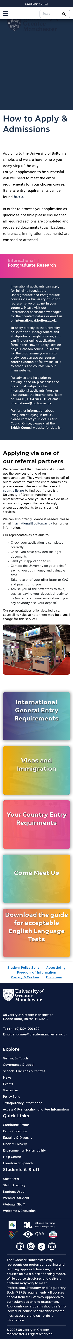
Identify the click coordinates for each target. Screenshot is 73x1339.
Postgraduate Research (32, 265)
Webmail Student (16, 1198)
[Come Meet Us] (36, 878)
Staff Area (11, 1179)
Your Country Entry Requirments (37, 819)
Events (8, 1084)
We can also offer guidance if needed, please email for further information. (36, 524)
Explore (11, 1049)
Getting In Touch (15, 1058)
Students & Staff (21, 1169)
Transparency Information (22, 1103)
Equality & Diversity (17, 1138)
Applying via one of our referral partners (33, 458)
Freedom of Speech (18, 1163)
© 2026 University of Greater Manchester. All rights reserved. (30, 1332)
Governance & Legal (18, 1065)
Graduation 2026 (36, 4)
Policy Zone (11, 1097)
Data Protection (15, 1131)
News (7, 1077)
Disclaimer (54, 977)
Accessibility (56, 967)
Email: (35, 1034)
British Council (21, 428)
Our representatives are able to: (26, 535)
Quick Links (16, 1116)
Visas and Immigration (36, 765)
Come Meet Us (36, 873)
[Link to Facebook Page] (21, 1247)
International (21, 261)
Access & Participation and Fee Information (36, 1109)
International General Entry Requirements (36, 711)
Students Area (14, 1192)
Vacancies (10, 1090)
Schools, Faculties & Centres (24, 1071)
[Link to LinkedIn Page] (53, 1247)
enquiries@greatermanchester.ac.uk (40, 1034)
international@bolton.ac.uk (35, 320)
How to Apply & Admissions (35, 124)
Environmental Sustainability (24, 1150)
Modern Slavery (15, 1144)
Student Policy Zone (23, 967)
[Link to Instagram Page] (32, 1247)
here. (19, 197)
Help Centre (12, 1157)
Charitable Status (16, 1125)
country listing (13, 490)
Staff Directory (14, 1185)
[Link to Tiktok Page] (43, 1247)
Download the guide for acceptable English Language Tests (36, 927)
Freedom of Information (36, 972)
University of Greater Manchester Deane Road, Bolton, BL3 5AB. (28, 1017)
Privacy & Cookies (25, 977)
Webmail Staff (14, 1204)
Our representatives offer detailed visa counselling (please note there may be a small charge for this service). (36, 615)
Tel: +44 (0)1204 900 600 (21, 1029)
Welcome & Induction (19, 1211)
